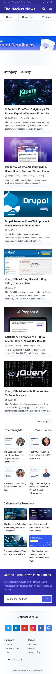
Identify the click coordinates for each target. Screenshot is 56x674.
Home (9, 17)
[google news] (48, 628)
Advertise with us (11, 648)
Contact (7, 652)
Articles (48, 430)
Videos (38, 430)
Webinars (46, 17)
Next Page (44, 421)
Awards (31, 648)
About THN (8, 644)
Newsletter (28, 17)
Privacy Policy (34, 652)
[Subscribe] (46, 599)
